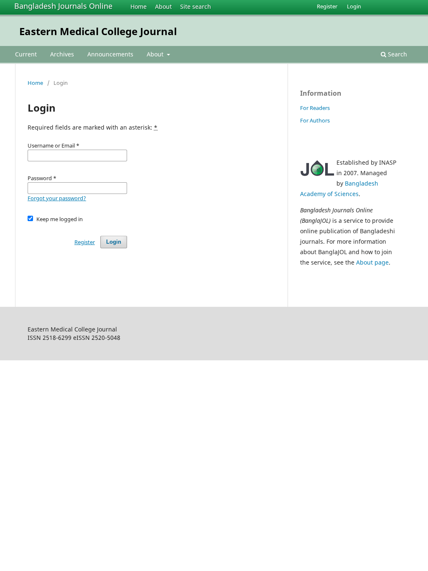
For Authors (315, 120)
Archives (62, 54)
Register (327, 6)
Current (26, 54)
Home (138, 6)
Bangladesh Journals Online (63, 6)
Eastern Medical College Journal (98, 31)
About (163, 6)
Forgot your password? (57, 198)
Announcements (110, 54)
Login (354, 6)
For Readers (315, 108)
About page (372, 262)
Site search (195, 6)
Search (396, 54)
